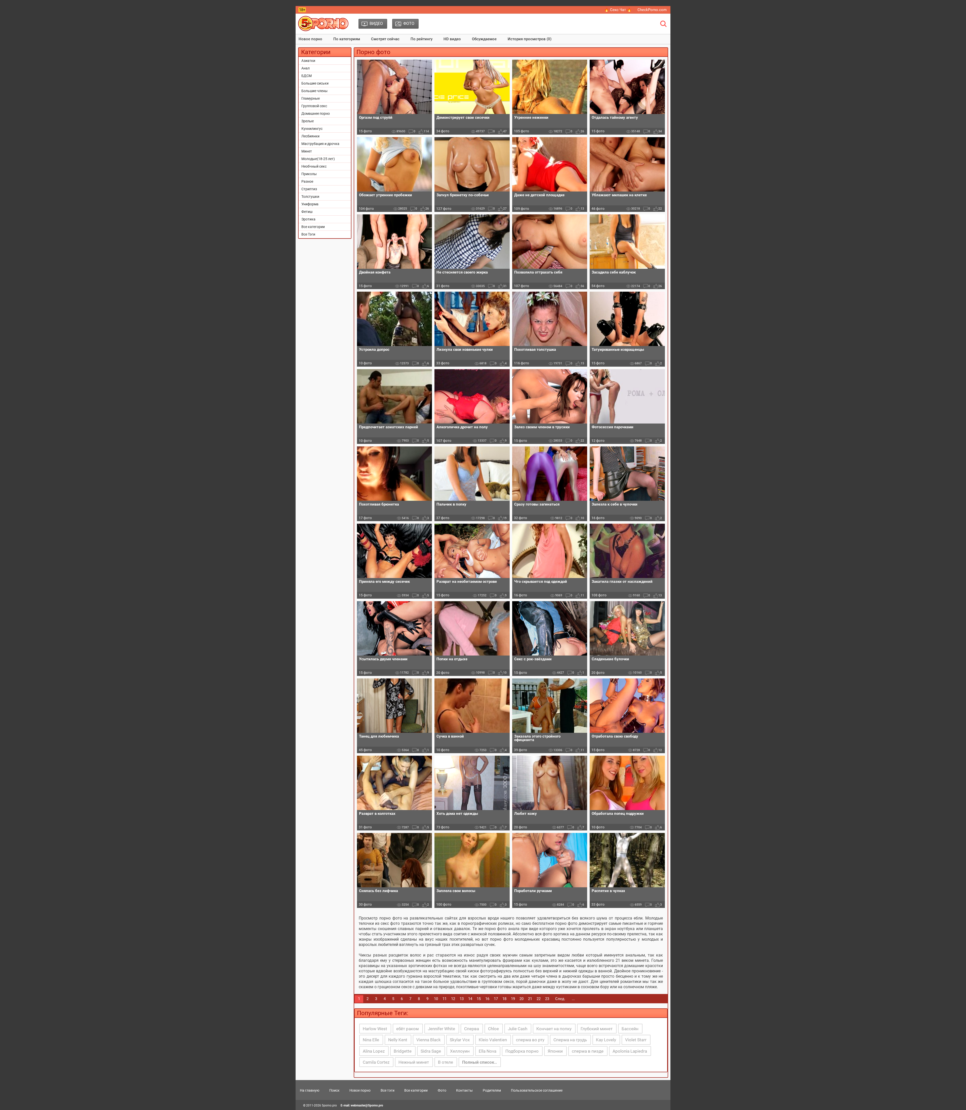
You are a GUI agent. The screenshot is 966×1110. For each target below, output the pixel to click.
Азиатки (308, 61)
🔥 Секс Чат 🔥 (618, 10)
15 (479, 999)
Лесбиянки (310, 136)
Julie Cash (517, 1028)
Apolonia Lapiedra (630, 1051)
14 (470, 999)
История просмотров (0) (529, 39)
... (573, 999)
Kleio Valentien (493, 1039)
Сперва (471, 1028)
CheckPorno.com (652, 10)
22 (539, 999)
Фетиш (306, 212)
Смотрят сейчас (385, 39)
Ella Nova (487, 1051)
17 (496, 999)
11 (444, 999)
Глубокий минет (597, 1028)
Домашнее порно (315, 113)
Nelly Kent (397, 1039)
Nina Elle (371, 1039)
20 (521, 999)
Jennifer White (441, 1028)
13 (462, 999)
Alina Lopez (374, 1051)
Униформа (309, 204)
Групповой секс (314, 106)
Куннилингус (312, 129)
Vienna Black (428, 1039)
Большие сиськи (315, 83)
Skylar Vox (460, 1039)
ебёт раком (407, 1028)
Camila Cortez (376, 1062)
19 (513, 999)
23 (547, 999)
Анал (305, 68)
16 (487, 999)
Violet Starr (636, 1039)
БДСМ (306, 76)
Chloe (493, 1028)
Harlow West (375, 1028)
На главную (309, 1090)
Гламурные (310, 98)
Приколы (309, 174)
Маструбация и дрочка (320, 144)
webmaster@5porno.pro (367, 1105)
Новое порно (310, 39)
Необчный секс (314, 166)
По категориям (346, 39)
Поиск (334, 1090)
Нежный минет (413, 1062)
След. (560, 999)
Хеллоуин (460, 1051)
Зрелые (307, 121)
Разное (307, 181)
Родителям (492, 1090)
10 (436, 999)
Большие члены (314, 91)
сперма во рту (530, 1039)
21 (530, 999)
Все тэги (387, 1090)
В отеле (445, 1062)
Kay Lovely (606, 1039)
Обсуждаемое (484, 39)
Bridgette (403, 1051)
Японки (555, 1051)
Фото (442, 1090)
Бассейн (630, 1028)
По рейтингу (421, 39)
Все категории (313, 227)
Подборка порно (522, 1051)
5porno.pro (329, 1105)
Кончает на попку (554, 1028)
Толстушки (310, 197)
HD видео (452, 39)
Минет (306, 151)
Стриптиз (309, 189)
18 (504, 999)
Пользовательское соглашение (536, 1090)
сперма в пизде (587, 1051)
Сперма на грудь (570, 1039)
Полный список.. (479, 1062)
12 (453, 999)
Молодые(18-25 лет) (318, 159)
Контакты (464, 1090)
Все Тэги (308, 234)
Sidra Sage (431, 1051)
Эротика (308, 219)
